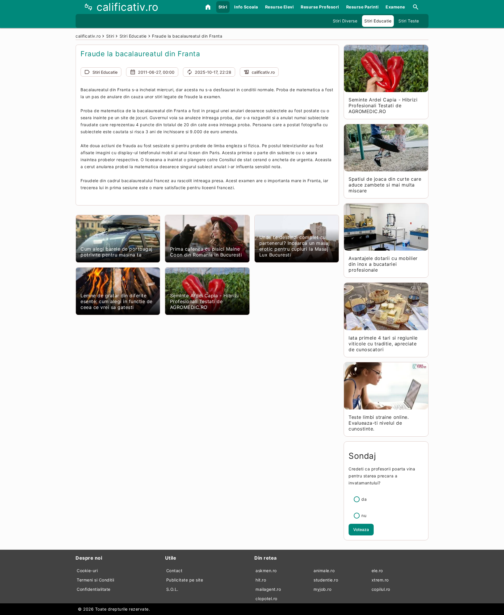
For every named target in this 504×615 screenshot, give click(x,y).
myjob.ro (322, 589)
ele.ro (377, 570)
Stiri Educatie (377, 20)
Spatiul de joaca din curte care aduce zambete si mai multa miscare (385, 185)
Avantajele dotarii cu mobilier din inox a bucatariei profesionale (383, 264)
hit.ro (261, 579)
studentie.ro (326, 579)
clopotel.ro (266, 598)
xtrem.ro (380, 579)
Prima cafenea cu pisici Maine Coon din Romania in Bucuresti (206, 252)
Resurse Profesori (320, 6)
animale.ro (324, 570)
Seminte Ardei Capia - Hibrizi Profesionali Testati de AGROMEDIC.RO (204, 301)
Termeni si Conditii (95, 579)
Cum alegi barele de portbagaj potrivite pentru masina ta (116, 252)
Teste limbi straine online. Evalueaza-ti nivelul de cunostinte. (379, 423)
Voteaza (361, 529)
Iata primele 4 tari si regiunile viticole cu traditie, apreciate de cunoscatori (383, 343)
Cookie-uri (87, 570)
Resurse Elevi (279, 6)
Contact (174, 570)
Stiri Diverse (345, 20)
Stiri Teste (408, 20)
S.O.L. (172, 589)
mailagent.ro (268, 589)
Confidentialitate (94, 589)
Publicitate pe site (184, 579)
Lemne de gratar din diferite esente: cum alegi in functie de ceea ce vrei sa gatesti (116, 301)
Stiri (223, 6)
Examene (395, 6)
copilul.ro (381, 589)
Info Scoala (246, 6)
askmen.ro (266, 570)
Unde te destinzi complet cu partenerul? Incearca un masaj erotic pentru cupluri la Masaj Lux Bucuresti (294, 246)
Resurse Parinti (362, 6)
